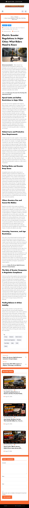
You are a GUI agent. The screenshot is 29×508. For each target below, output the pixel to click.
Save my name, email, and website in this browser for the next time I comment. (14, 493)
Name (3, 476)
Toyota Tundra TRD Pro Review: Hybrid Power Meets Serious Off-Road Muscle (12, 447)
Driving (4, 27)
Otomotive (3, 29)
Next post (5, 361)
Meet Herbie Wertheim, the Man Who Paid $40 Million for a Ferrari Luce (13, 420)
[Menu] (2, 11)
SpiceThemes (23, 505)
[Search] (22, 11)
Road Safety (8, 29)
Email (3, 484)
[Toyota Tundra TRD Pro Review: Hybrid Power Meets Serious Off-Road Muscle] (14, 437)
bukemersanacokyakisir (7, 31)
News (9, 25)
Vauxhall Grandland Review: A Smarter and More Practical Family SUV (13, 392)
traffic (14, 29)
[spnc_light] (25, 11)
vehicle (16, 29)
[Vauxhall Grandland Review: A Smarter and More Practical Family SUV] (14, 382)
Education (4, 25)
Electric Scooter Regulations (20, 27)
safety (11, 29)
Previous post (5, 355)
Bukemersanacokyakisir (7, 65)
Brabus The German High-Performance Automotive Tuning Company (12, 358)
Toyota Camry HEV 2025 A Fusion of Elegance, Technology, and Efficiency (12, 364)
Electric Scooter (12, 27)
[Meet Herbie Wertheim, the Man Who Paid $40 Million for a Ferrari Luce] (14, 409)
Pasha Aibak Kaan (9, 390)
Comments (4, 463)
